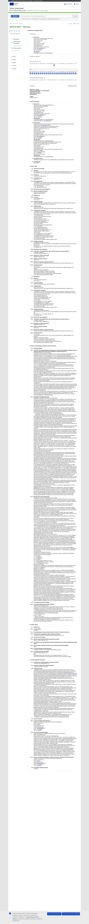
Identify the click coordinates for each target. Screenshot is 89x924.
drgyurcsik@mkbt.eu (41, 136)
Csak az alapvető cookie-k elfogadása (71, 913)
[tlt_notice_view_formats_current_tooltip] (75, 86)
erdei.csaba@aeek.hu (41, 48)
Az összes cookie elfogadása (54, 913)
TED (10, 23)
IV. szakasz (13, 65)
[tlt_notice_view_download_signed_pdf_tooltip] (54, 65)
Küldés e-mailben (17, 48)
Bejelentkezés (69, 4)
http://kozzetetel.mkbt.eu (46, 125)
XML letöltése (16, 39)
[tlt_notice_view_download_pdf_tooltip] (30, 73)
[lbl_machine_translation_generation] (44, 77)
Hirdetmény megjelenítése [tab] (15, 30)
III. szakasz (13, 62)
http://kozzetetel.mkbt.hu (68, 672)
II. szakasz (13, 59)
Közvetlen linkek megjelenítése (16, 42)
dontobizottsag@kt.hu (41, 727)
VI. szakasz (13, 68)
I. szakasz (13, 56)
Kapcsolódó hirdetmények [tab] (15, 33)
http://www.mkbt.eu (49, 140)
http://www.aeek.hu (49, 52)
